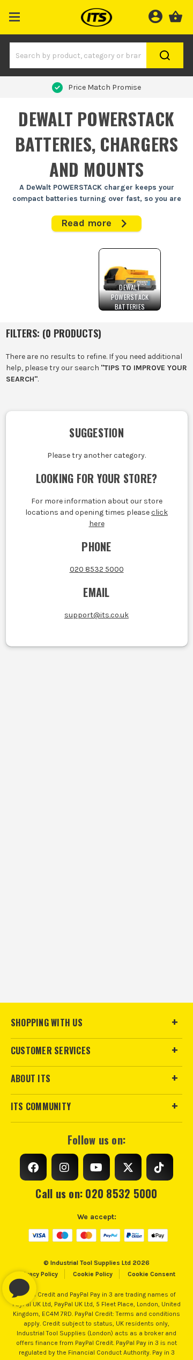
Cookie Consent (151, 1274)
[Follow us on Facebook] (33, 1167)
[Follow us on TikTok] (159, 1167)
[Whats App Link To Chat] (53, 1283)
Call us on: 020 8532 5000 (96, 1193)
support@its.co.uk (96, 615)
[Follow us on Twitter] (128, 1167)
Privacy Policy (38, 1274)
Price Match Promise (104, 87)
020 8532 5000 (97, 569)
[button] (14, 15)
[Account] (155, 15)
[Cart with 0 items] (175, 15)
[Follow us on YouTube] (96, 1167)
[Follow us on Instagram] (64, 1167)
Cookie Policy (93, 1274)
